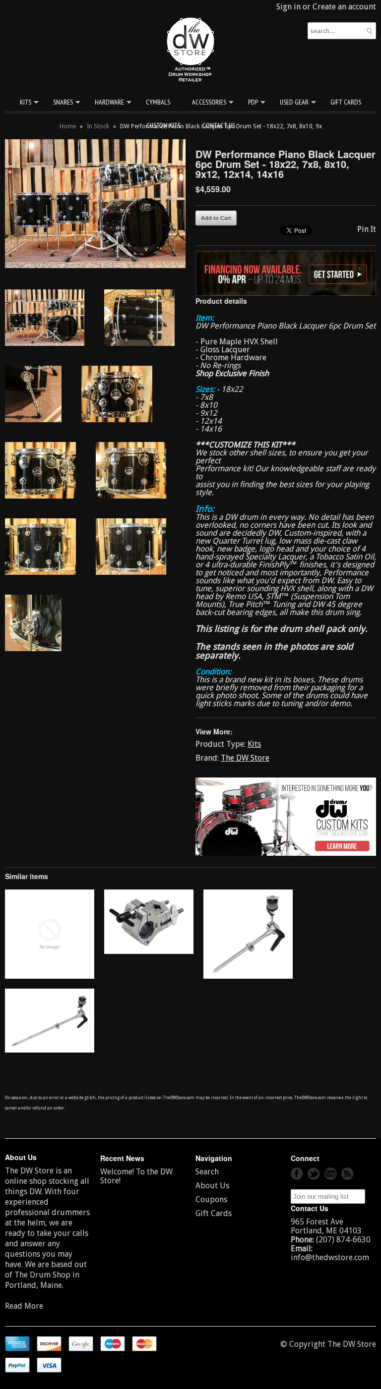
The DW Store (245, 758)
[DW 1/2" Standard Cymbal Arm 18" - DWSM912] (49, 1050)
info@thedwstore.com (330, 1257)
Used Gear (294, 102)
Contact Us (218, 125)
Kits (25, 102)
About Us (212, 1185)
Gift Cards (345, 102)
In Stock (98, 126)
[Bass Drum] (49, 976)
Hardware (109, 102)
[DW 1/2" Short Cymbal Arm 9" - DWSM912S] (248, 976)
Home (68, 126)
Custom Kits (163, 125)
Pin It (366, 229)
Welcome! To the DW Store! (136, 1176)
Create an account (344, 6)
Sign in (288, 6)
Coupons (211, 1199)
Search (207, 1171)
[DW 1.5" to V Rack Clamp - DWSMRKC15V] (148, 951)
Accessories (209, 102)
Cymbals (158, 102)
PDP (253, 102)
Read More (24, 1306)
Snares (63, 102)
